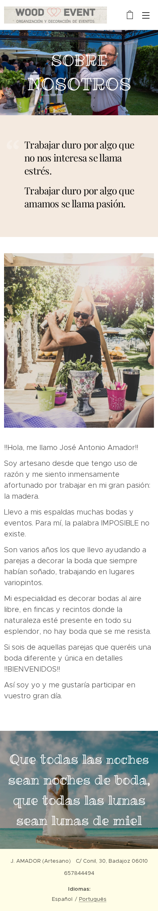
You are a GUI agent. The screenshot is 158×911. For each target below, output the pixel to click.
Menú (146, 15)
